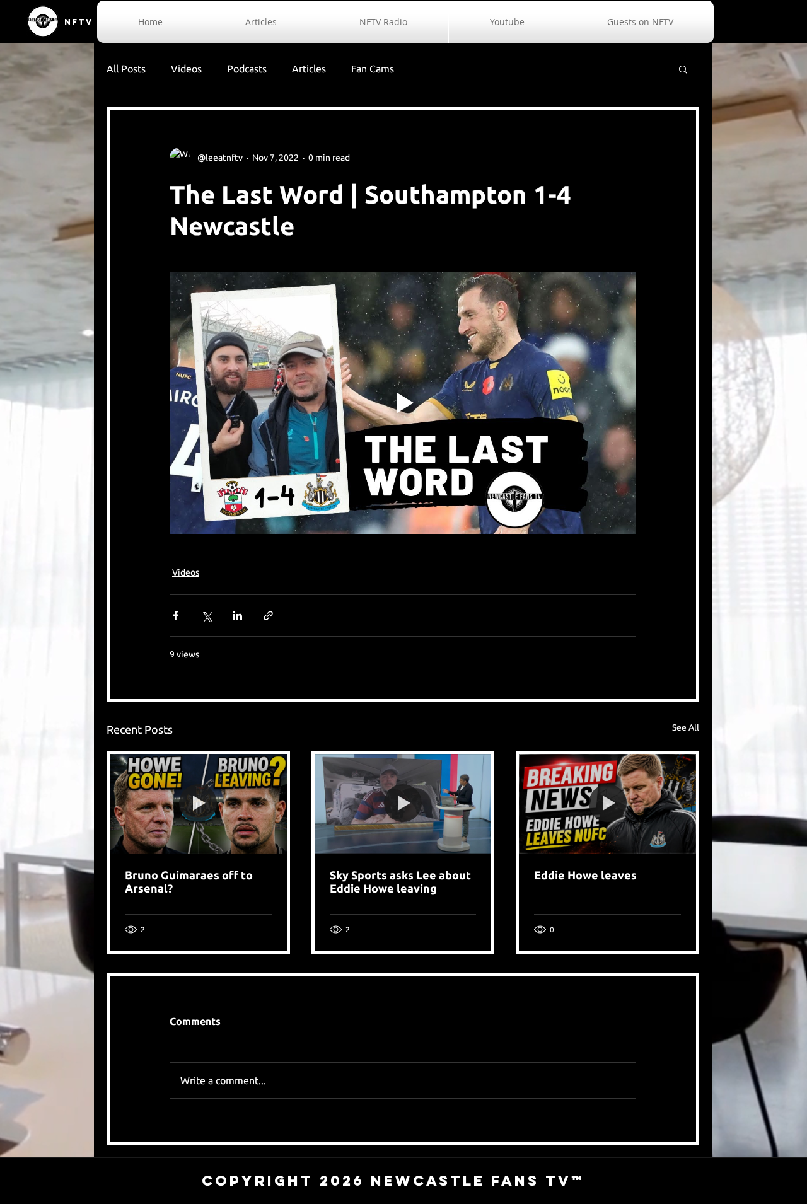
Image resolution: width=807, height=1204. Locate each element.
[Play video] (403, 403)
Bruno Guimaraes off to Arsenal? (189, 881)
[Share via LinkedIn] (237, 616)
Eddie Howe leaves (585, 875)
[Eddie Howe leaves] (607, 804)
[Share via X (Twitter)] (206, 616)
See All (685, 727)
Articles (309, 68)
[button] (683, 69)
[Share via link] (268, 616)
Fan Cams (372, 68)
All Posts (126, 68)
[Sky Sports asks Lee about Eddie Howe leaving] (403, 804)
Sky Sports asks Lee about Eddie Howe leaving (400, 881)
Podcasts (247, 68)
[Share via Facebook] (176, 616)
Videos (186, 68)
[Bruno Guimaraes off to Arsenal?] (198, 804)
